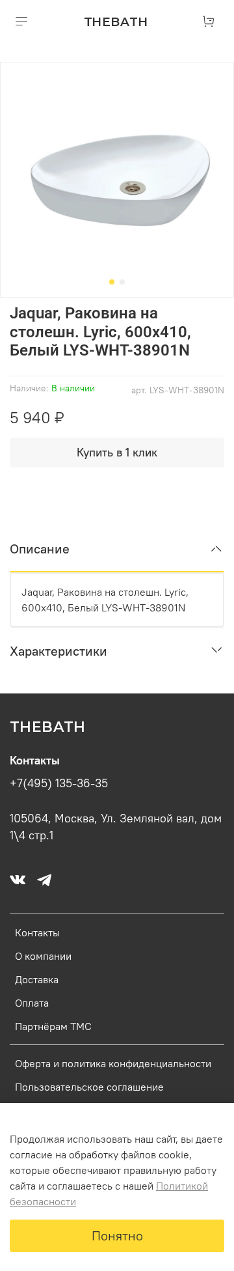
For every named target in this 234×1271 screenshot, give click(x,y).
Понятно (117, 1235)
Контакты (37, 932)
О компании (43, 955)
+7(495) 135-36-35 (59, 783)
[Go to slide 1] (111, 282)
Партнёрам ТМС (53, 1026)
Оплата (32, 1002)
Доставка (36, 979)
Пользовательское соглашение (89, 1086)
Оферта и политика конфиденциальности (113, 1063)
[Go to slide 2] (122, 282)
